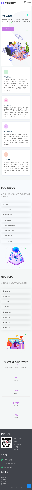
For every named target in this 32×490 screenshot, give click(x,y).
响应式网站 (7, 105)
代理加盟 (3, 477)
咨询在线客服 (8, 460)
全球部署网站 (8, 131)
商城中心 (3, 479)
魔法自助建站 (10, 3)
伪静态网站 (7, 159)
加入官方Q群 (8, 467)
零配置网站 (7, 77)
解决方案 (3, 481)
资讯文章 (3, 484)
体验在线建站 (8, 29)
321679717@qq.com (10, 463)
